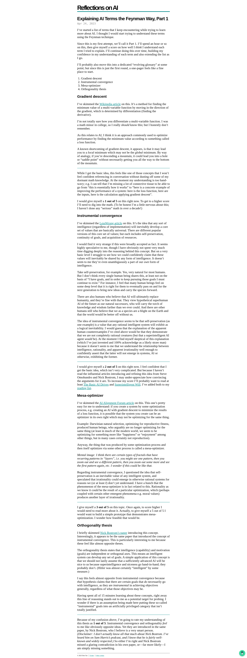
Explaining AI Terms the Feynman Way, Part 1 (122, 18)
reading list (84, 388)
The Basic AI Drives (96, 384)
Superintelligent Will (127, 384)
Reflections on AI (97, 7)
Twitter (92, 655)
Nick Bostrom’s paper (113, 532)
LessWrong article (111, 223)
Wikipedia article (110, 104)
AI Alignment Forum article (116, 403)
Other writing (100, 655)
